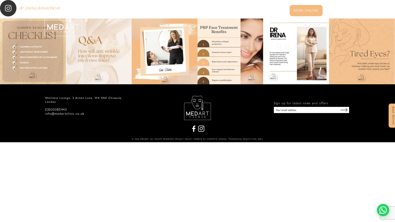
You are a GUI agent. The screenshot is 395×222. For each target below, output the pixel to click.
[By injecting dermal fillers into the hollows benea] (362, 51)
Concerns (200, 11)
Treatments (172, 11)
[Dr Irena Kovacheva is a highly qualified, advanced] (296, 51)
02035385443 (56, 110)
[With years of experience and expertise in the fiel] (230, 51)
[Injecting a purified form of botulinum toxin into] (99, 51)
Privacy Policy (184, 139)
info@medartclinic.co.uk (64, 114)
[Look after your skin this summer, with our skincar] (33, 51)
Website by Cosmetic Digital (210, 139)
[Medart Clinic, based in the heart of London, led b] (165, 51)
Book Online (306, 10)
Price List (225, 11)
